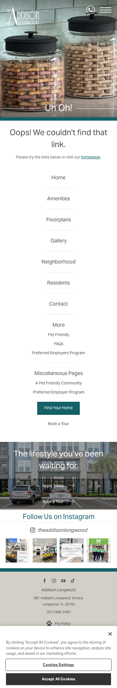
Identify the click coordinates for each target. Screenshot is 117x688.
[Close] (110, 634)
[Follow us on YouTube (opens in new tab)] (63, 580)
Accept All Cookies (58, 679)
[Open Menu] (105, 10)
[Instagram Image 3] (72, 550)
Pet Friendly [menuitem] (58, 334)
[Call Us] (90, 10)
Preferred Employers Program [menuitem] (58, 352)
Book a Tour (53, 501)
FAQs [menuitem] (58, 343)
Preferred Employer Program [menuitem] (58, 392)
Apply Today (53, 485)
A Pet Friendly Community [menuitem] (58, 383)
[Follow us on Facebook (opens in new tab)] (44, 580)
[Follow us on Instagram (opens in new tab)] (53, 580)
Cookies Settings (58, 664)
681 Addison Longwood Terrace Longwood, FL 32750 (58, 601)
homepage (90, 157)
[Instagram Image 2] (45, 550)
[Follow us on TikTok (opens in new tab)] (72, 580)
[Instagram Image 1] (18, 550)
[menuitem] (58, 177)
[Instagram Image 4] (99, 550)
